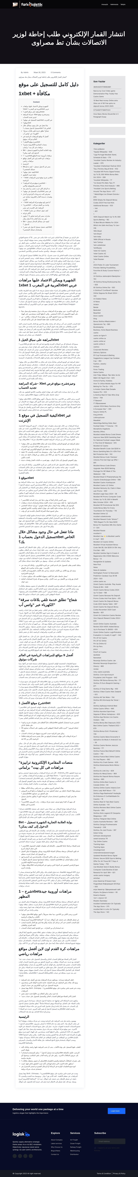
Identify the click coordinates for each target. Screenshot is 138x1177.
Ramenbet (97, 658)
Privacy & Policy (119, 1173)
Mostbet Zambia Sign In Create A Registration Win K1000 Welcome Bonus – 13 (106, 556)
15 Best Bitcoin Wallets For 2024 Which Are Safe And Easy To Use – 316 (106, 225)
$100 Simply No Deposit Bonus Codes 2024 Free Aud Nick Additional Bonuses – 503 (105, 203)
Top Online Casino (100, 841)
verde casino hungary (101, 875)
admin (26, 72)
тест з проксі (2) (100, 898)
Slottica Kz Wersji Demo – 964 (105, 774)
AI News (96, 302)
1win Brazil (97, 234)
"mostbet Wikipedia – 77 (102, 180)
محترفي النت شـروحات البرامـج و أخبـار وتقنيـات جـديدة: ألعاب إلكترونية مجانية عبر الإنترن (37, 197)
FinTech (96, 367)
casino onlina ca (99, 338)
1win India (97, 237)
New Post (97, 564)
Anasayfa (105, 4)
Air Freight (74, 1140)
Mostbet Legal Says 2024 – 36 (105, 494)
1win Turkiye (98, 242)
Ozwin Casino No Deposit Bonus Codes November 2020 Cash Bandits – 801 (105, 609)
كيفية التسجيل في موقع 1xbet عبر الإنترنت (37, 120)
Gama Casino (98, 372)
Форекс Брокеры (100, 901)
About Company (56, 1140)
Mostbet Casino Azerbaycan (104, 482)
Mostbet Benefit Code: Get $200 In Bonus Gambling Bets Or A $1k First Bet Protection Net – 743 (107, 451)
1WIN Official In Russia (101, 239)
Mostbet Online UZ (100, 514)
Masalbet (96, 420)
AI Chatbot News (99, 299)
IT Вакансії (97, 400)
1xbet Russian (98, 259)
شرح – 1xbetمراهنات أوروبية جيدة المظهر (37, 156)
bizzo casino (98, 316)
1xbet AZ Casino (99, 251)
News (95, 567)
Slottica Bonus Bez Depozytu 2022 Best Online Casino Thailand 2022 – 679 (107, 725)
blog (95, 319)
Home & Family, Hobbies (102, 381)
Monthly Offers (99, 432)
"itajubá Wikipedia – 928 (102, 152)
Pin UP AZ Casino (100, 638)
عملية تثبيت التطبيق (29, 175)
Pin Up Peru (97, 646)
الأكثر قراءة (27, 213)
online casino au (99, 581)
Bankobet (97, 310)
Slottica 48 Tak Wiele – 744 (103, 697)
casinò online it (99, 344)
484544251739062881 (102, 87)
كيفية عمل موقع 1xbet (31, 172)
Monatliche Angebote (101, 429)
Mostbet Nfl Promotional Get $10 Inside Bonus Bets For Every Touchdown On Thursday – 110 (106, 508)
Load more (115, 1111)
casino (95, 333)
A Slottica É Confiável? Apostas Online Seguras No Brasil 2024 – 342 (105, 293)
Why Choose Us (56, 1147)
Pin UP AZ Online (99, 641)
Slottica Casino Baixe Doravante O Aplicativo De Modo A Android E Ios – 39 (107, 739)
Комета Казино (99, 895)
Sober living (98, 833)
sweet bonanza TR (100, 839)
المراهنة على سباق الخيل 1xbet (33, 112)
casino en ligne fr (100, 335)
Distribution (74, 1154)
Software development (102, 836)
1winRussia (97, 248)
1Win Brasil (97, 231)
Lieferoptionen (99, 417)
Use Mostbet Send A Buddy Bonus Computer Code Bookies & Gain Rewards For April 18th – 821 (106, 869)
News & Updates (99, 570)
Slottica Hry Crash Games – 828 (105, 762)
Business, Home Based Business (105, 330)
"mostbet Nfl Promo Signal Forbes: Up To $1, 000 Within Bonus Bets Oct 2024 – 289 (106, 174)
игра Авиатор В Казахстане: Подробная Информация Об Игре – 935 (106, 884)
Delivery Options (99, 352)
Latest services (56, 1143)
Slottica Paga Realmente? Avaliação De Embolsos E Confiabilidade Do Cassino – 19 (107, 796)
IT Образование (99, 403)
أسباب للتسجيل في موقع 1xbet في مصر (37, 191)
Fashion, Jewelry (99, 364)
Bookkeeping (98, 327)
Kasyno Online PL (100, 412)
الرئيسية (25, 164)
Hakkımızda (114, 4)
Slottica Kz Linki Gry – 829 (103, 771)
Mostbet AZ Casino (100, 446)
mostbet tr (97, 533)
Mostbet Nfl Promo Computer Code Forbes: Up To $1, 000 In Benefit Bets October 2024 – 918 (107, 499)
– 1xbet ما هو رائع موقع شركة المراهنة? (37, 202)
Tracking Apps (98, 844)
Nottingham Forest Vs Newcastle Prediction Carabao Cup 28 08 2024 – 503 (106, 576)
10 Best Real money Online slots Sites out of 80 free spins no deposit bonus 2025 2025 (105, 103)
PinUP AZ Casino (99, 652)
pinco (95, 649)
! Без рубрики (98, 149)
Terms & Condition (104, 1173)
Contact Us (55, 1154)
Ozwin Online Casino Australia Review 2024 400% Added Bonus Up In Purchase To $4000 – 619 (106, 626)
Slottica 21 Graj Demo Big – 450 (105, 689)
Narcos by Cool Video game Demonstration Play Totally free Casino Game (105, 94)
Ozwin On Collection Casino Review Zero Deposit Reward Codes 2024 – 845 (107, 618)
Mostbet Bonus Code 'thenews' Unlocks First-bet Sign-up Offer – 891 (106, 460)
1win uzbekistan (99, 245)
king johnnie (98, 415)
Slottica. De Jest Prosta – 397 (104, 830)
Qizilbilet (96, 655)
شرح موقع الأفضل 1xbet (31, 142)
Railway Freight (75, 1147)
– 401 (95, 211)
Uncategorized (99, 850)
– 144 (95, 208)
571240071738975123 (101, 110)
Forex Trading (98, 369)
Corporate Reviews (100, 350)
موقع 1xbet (27, 123)
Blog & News (55, 1151)
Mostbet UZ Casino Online (103, 542)
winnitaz (96, 878)
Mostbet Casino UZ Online (103, 485)
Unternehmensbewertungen (104, 853)
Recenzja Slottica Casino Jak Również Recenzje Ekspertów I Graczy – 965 (105, 663)
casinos (96, 347)
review (95, 669)
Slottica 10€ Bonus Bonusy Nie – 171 (107, 680)
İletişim (123, 4)
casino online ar (99, 341)
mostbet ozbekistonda (102, 516)
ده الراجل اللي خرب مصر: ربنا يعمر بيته (36, 189)
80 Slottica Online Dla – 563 (104, 287)
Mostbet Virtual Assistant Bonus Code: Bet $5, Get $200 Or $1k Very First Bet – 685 (107, 547)
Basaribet (97, 313)
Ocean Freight (75, 1143)
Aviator (96, 304)
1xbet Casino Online (101, 256)
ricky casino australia (101, 672)
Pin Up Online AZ (99, 644)
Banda (95, 307)
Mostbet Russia (99, 531)
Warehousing (75, 1151)
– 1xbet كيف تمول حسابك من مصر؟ (35, 211)
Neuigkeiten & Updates (102, 562)
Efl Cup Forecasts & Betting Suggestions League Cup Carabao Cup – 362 (106, 358)
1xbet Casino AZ (99, 254)
